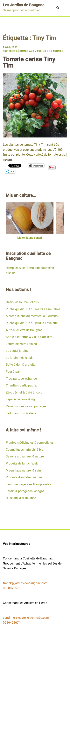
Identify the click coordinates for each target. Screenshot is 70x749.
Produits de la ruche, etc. (22, 463)
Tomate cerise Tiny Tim (29, 62)
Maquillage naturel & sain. (24, 470)
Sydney (44, 742)
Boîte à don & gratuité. (21, 364)
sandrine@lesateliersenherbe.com (26, 618)
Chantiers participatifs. (21, 385)
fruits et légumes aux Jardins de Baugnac (33, 51)
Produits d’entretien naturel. (24, 477)
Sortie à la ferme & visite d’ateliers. (29, 337)
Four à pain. (14, 371)
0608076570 (11, 588)
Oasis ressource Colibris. (22, 302)
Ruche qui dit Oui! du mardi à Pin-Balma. (33, 309)
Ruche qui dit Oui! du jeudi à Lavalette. (32, 323)
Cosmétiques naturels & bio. (25, 449)
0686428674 (11, 622)
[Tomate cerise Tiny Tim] (35, 105)
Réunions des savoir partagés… (27, 406)
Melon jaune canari (29, 237)
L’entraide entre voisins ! (22, 344)
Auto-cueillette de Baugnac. (24, 330)
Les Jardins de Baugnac (23, 5)
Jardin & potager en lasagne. (25, 491)
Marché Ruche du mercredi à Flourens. (32, 316)
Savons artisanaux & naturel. (25, 456)
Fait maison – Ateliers (21, 413)
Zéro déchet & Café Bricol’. (24, 392)
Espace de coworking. (21, 399)
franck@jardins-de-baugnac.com (25, 583)
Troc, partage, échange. (22, 378)
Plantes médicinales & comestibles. (30, 442)
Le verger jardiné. (17, 351)
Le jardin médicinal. (19, 358)
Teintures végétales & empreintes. (29, 484)
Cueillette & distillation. (21, 498)
